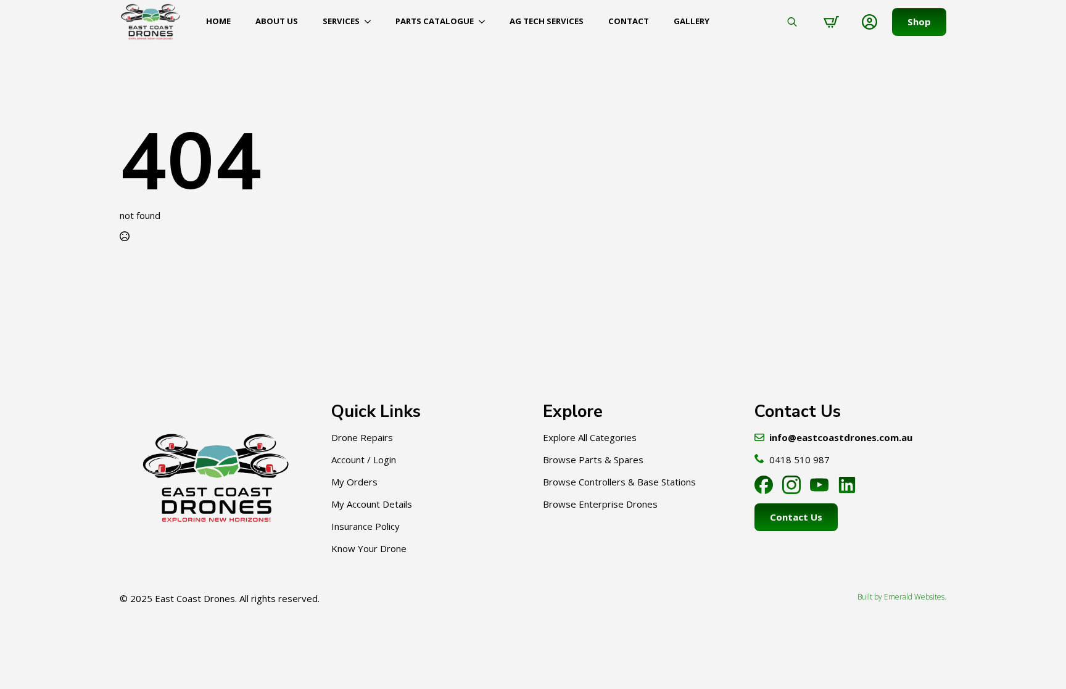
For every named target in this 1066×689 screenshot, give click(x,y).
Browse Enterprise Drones (600, 504)
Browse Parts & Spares (593, 459)
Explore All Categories (590, 437)
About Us (276, 21)
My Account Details (371, 504)
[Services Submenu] (371, 21)
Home (218, 21)
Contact (628, 21)
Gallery (691, 21)
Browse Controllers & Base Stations (619, 482)
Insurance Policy (365, 526)
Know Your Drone (369, 548)
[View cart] (831, 22)
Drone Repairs (362, 437)
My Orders (354, 482)
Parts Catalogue (434, 21)
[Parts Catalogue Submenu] (485, 21)
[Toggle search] (792, 22)
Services (341, 21)
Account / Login (363, 459)
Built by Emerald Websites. (901, 597)
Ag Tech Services (547, 21)
